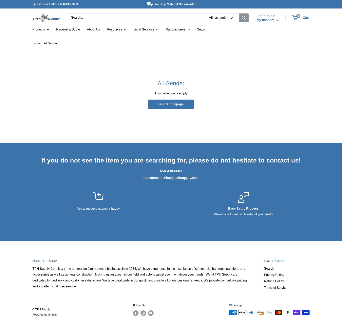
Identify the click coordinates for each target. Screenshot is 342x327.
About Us (93, 29)
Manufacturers (175, 29)
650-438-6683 (171, 171)
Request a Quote (68, 29)
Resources (114, 29)
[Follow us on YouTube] (151, 313)
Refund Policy (274, 281)
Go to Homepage (171, 104)
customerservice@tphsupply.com (171, 178)
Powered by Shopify (44, 314)
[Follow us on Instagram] (143, 313)
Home (36, 43)
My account (266, 20)
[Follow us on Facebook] (136, 313)
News (201, 29)
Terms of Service (275, 287)
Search (269, 268)
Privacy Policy (274, 275)
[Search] (244, 17)
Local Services (143, 29)
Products (38, 29)
